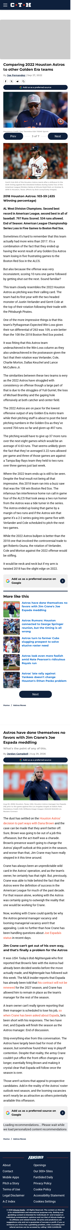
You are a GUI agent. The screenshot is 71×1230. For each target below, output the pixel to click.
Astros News (19, 705)
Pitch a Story (11, 1183)
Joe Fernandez (16, 75)
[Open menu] (5, 5)
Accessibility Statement (49, 1195)
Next (58, 136)
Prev (13, 136)
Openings (40, 1165)
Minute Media (19, 1210)
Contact (8, 1171)
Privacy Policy (43, 1183)
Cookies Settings (45, 1201)
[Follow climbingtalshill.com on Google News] (62, 581)
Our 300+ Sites (43, 1171)
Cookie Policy (42, 1189)
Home (6, 705)
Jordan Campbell (17, 753)
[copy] (23, 81)
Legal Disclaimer (13, 1195)
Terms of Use (11, 1189)
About (7, 1165)
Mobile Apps (11, 1177)
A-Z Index (9, 1201)
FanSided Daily (43, 1177)
